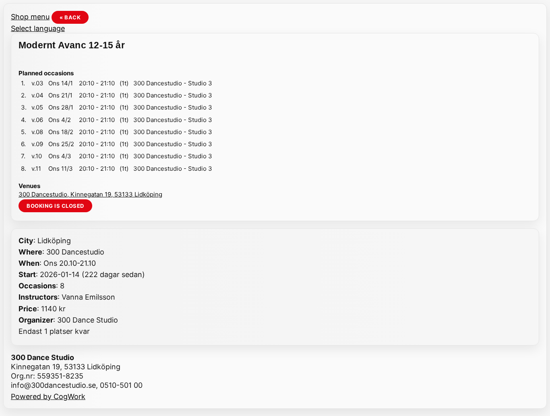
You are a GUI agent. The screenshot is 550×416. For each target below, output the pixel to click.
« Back (70, 17)
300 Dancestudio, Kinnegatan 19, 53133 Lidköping (90, 194)
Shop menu (30, 16)
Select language (38, 28)
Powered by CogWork (48, 396)
